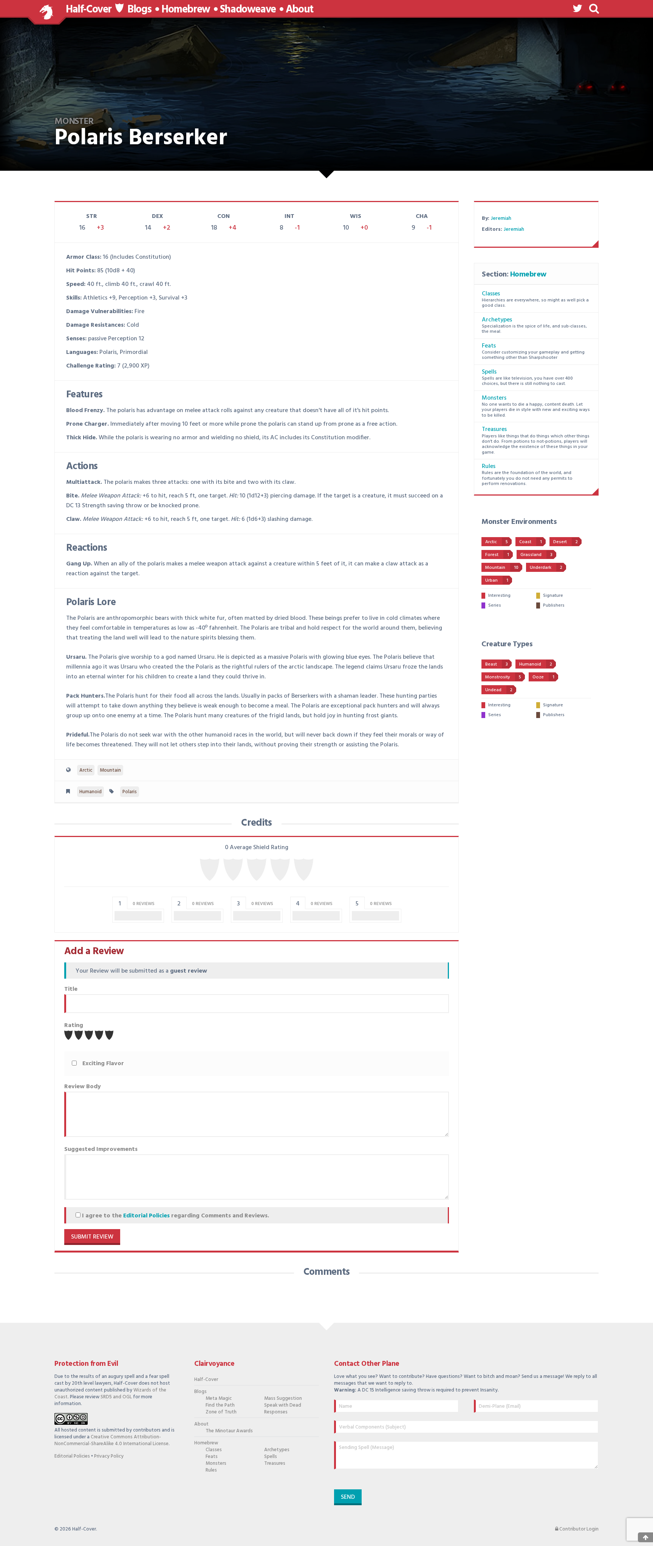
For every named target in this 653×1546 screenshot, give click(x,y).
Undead (498, 690)
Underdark (546, 567)
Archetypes (497, 320)
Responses (276, 1412)
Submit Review (92, 1237)
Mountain (110, 770)
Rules (488, 466)
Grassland (536, 555)
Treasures (494, 429)
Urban (496, 580)
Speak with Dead (282, 1405)
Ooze (543, 677)
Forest (497, 555)
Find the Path (220, 1405)
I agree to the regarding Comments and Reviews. (174, 1216)
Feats (489, 346)
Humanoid (90, 792)
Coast (530, 542)
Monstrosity (503, 677)
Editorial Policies (146, 1216)
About (299, 10)
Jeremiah (501, 218)
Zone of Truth (221, 1412)
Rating (73, 1025)
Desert (565, 542)
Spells (489, 372)
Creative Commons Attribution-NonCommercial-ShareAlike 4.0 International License (111, 1440)
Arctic (85, 770)
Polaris (129, 792)
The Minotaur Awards (229, 1431)
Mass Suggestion (283, 1398)
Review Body (82, 1087)
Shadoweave (248, 10)
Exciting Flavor (103, 1064)
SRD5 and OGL (116, 1397)
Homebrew (185, 10)
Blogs (139, 10)
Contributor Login (578, 1529)
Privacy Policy (109, 1456)
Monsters (494, 398)
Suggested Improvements (101, 1149)
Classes (491, 294)
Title (70, 989)
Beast (496, 664)
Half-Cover (88, 9)
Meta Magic (219, 1398)
